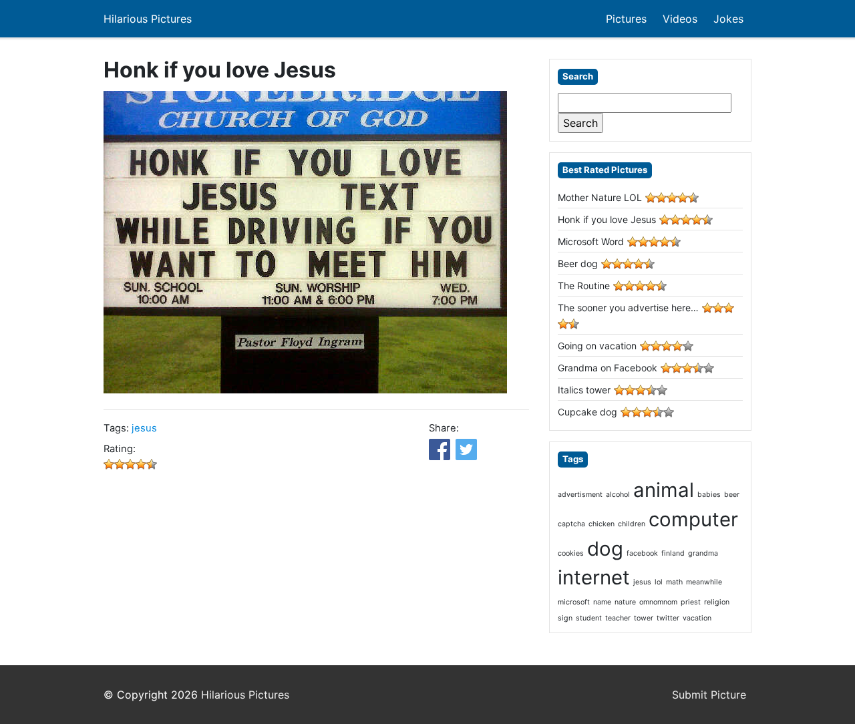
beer (731, 494)
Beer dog (578, 263)
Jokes (728, 18)
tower (643, 618)
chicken (601, 524)
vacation (697, 618)
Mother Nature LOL (600, 197)
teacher (618, 618)
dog (605, 548)
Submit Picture (709, 694)
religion (716, 602)
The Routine (584, 285)
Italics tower (584, 389)
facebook (642, 553)
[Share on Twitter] (466, 449)
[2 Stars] (119, 464)
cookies (571, 553)
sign (565, 618)
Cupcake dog (587, 411)
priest (691, 602)
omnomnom (658, 602)
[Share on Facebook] (439, 449)
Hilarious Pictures (148, 18)
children (631, 524)
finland (673, 553)
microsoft (574, 602)
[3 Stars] (130, 464)
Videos (680, 18)
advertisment (580, 494)
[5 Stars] (151, 464)
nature (625, 602)
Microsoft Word (591, 241)
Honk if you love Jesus (607, 219)
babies (709, 494)
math (674, 582)
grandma (703, 553)
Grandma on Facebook (607, 367)
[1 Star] (109, 464)
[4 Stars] (141, 464)
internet (594, 577)
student (589, 618)
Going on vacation (597, 345)
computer (693, 519)
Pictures (626, 18)
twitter (668, 618)
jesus (144, 428)
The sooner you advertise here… (628, 307)
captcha (571, 524)
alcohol (618, 494)
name (602, 602)
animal (663, 490)
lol (659, 582)
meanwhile (704, 582)
